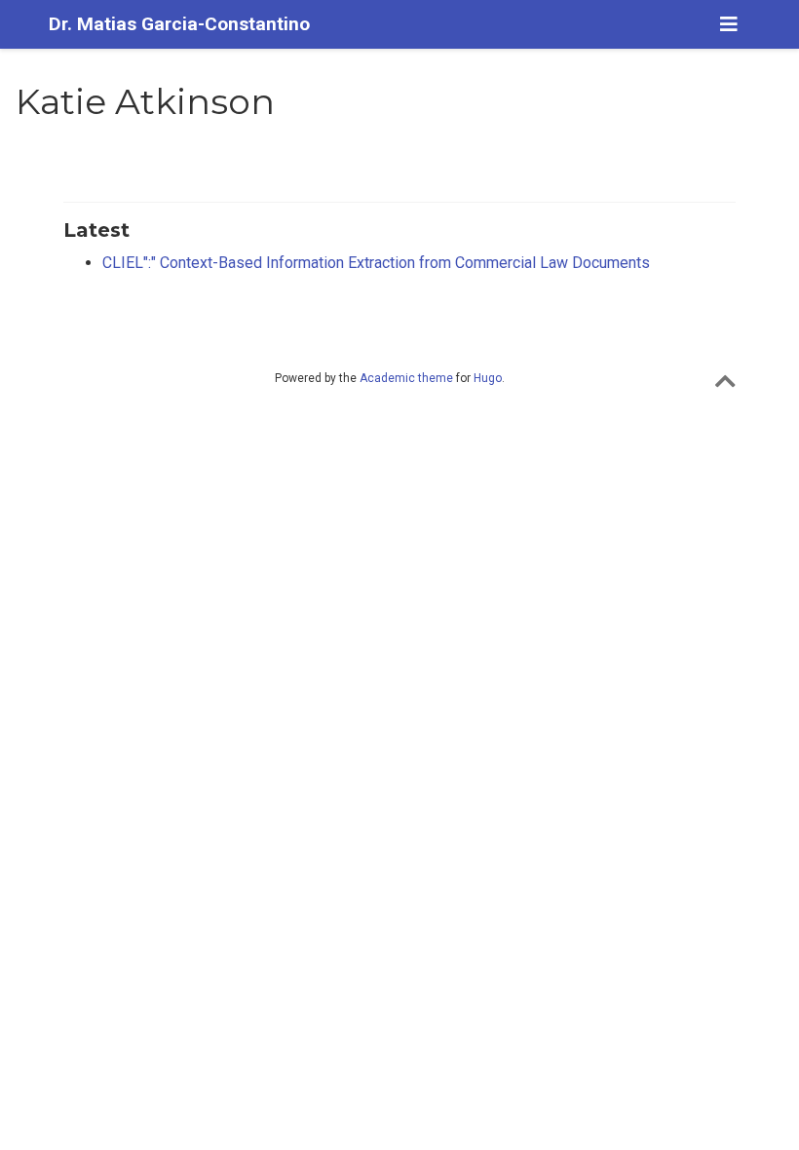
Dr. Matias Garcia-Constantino (179, 24)
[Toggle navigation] (728, 24)
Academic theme (406, 378)
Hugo (488, 378)
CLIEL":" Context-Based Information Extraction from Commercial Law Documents (376, 262)
